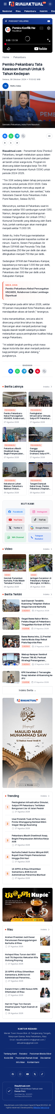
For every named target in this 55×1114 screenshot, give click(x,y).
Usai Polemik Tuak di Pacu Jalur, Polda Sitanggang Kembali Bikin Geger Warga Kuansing (29, 822)
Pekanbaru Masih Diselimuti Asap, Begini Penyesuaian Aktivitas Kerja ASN (13, 452)
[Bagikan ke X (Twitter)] (30, 371)
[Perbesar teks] (17, 142)
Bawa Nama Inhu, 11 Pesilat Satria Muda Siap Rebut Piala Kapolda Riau (36, 639)
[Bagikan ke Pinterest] (37, 371)
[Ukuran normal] (11, 142)
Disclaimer (45, 1058)
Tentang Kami (10, 1053)
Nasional (7, 11)
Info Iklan (20, 1062)
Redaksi (23, 1053)
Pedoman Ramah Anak (27, 1058)
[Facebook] (13, 1074)
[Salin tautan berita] (44, 371)
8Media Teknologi (41, 1107)
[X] (35, 1074)
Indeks (46, 386)
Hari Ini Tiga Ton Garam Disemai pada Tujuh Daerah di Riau (21, 1007)
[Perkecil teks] (4, 142)
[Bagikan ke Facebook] (4, 136)
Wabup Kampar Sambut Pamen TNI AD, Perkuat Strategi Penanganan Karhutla (34, 659)
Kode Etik (8, 1058)
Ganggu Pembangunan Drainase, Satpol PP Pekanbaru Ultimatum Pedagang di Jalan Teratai (40, 454)
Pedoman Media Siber (40, 1053)
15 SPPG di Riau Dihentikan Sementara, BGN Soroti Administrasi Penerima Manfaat (29, 872)
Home (5, 57)
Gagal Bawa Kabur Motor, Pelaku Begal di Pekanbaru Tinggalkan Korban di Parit (36, 621)
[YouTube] (27, 1074)
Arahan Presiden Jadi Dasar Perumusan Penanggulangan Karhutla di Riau (21, 940)
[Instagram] (20, 1074)
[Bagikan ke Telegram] (17, 136)
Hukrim (44, 11)
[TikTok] (42, 1074)
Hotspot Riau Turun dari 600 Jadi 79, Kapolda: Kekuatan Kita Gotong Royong (21, 957)
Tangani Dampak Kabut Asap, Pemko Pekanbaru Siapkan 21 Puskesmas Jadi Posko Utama (39, 488)
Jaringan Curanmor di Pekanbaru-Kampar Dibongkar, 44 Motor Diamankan (40, 582)
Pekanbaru (30, 11)
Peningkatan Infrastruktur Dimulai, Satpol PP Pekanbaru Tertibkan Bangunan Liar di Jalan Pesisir (40, 418)
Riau (18, 11)
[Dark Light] (50, 4)
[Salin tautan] (23, 136)
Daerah (26, 611)
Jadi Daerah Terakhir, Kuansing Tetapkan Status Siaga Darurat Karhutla (35, 603)
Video (7, 575)
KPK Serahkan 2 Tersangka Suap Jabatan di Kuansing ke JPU (36, 675)
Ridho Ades (15, 86)
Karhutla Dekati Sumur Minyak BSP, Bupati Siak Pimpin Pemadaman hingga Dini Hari (30, 855)
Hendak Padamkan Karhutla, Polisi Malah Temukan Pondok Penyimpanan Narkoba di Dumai (14, 583)
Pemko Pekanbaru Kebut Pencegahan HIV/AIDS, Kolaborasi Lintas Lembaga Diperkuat (27, 292)
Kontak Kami (33, 1062)
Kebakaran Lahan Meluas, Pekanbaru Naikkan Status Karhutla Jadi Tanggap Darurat (13, 488)
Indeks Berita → (27, 690)
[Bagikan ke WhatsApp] (11, 136)
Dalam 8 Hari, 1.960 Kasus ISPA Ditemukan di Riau (21, 990)
